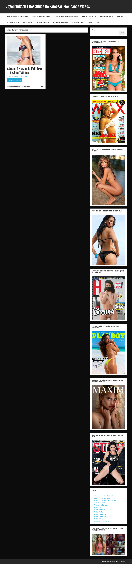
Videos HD (120, 16)
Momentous (122, 561)
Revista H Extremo (43, 22)
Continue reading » (15, 80)
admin (26, 76)
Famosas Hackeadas (106, 16)
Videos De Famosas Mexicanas (17, 16)
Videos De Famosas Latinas (41, 16)
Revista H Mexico (13, 22)
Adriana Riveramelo (14, 86)
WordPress (112, 561)
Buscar (94, 30)
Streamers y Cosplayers (95, 22)
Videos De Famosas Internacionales (66, 16)
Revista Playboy (28, 22)
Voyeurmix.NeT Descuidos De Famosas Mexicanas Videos (48, 6)
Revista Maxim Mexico (60, 22)
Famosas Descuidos (89, 16)
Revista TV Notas (77, 22)
